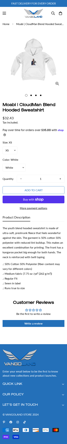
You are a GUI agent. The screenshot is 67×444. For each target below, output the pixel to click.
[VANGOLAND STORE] (33, 13)
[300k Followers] (10, 422)
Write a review (33, 323)
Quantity (8, 178)
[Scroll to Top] (60, 425)
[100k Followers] (17, 422)
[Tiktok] (24, 422)
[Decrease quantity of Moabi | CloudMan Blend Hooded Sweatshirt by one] (21, 179)
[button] (60, 13)
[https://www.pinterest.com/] (4, 422)
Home (6, 24)
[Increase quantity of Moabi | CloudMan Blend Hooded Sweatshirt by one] (60, 179)
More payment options (33, 208)
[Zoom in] (57, 83)
